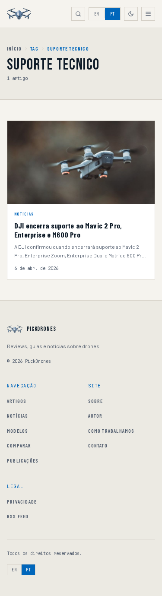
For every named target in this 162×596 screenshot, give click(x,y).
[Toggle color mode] (131, 14)
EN (96, 13)
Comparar (19, 445)
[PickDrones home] (19, 14)
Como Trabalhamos (111, 431)
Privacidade (22, 501)
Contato (98, 445)
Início (14, 48)
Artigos (16, 401)
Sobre (95, 401)
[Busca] (78, 14)
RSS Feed (18, 516)
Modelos (17, 431)
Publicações (22, 460)
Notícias (18, 415)
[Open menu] (148, 14)
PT (112, 13)
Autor (95, 415)
